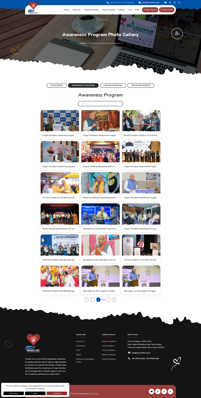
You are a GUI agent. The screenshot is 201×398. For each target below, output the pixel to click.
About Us (80, 341)
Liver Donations (108, 346)
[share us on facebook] (158, 391)
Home (66, 10)
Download (80, 346)
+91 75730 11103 (128, 2)
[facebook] (170, 2)
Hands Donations (109, 359)
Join (129, 10)
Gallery (122, 10)
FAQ (78, 350)
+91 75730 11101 (115, 2)
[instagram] (175, 2)
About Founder (108, 10)
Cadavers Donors (91, 10)
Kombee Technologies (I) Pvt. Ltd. (84, 394)
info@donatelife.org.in (151, 2)
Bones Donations (109, 354)
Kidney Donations (109, 341)
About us (76, 10)
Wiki (137, 10)
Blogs (78, 354)
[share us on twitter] (170, 391)
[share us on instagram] (164, 391)
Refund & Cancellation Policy (85, 360)
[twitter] (165, 2)
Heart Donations (108, 350)
